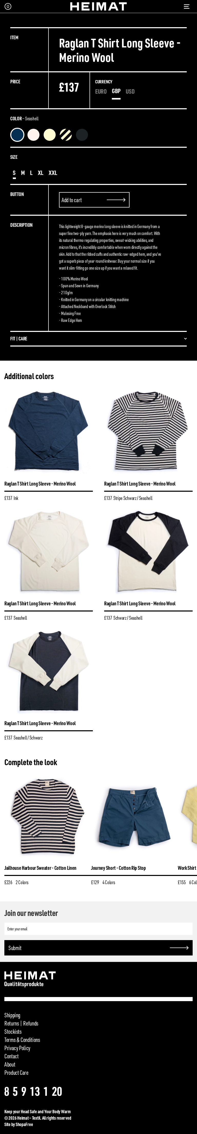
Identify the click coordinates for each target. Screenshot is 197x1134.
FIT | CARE (18, 338)
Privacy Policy (17, 1048)
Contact (11, 1056)
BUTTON (17, 194)
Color (24, 118)
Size (13, 157)
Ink (17, 135)
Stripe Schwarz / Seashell (33, 135)
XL (41, 172)
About (9, 1064)
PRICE (15, 81)
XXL (53, 172)
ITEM (14, 37)
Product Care (16, 1072)
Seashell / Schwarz (98, 135)
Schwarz (82, 135)
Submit (15, 948)
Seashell (50, 135)
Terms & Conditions (22, 1039)
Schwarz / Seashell (66, 135)
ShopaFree (24, 1124)
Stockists (13, 1031)
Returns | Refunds (21, 1023)
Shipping (12, 1015)
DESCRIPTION (21, 225)
